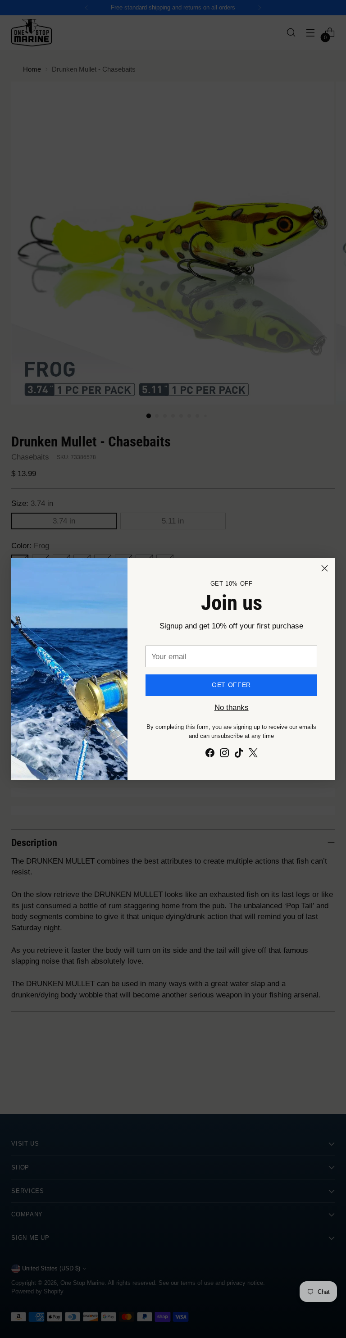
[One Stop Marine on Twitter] (253, 754)
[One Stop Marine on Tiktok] (238, 754)
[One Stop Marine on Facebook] (210, 754)
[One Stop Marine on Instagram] (224, 754)
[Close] (325, 568)
